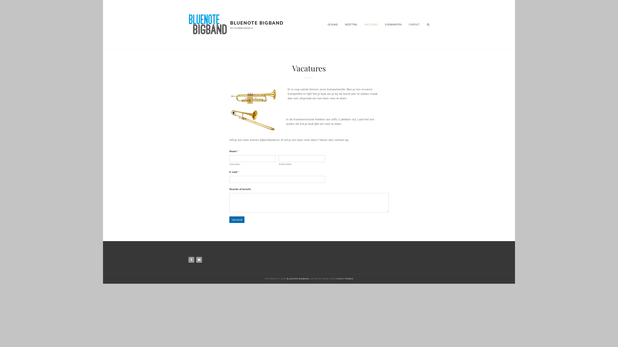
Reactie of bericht (240, 189)
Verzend (237, 219)
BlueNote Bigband (257, 23)
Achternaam (285, 164)
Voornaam (234, 164)
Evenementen (393, 24)
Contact (414, 24)
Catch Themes (345, 278)
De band (333, 24)
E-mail (234, 172)
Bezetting (351, 24)
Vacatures (371, 24)
